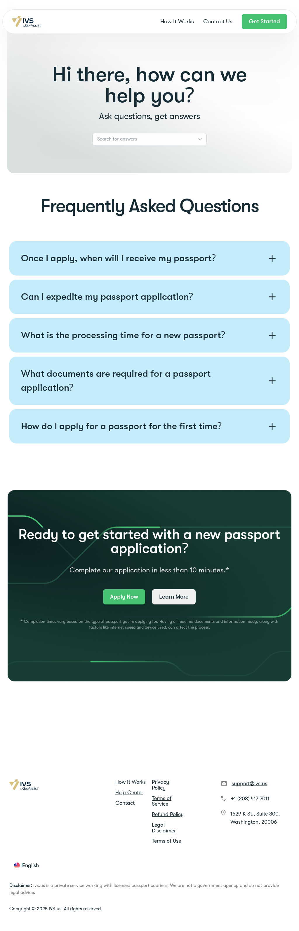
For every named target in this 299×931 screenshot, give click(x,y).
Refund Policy (168, 814)
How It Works (177, 21)
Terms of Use (166, 841)
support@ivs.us (249, 783)
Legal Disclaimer (164, 828)
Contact (125, 803)
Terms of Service (161, 801)
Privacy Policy (160, 785)
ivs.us (39, 885)
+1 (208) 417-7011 (250, 799)
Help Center (129, 792)
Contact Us (217, 21)
